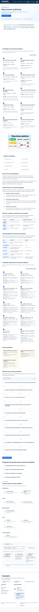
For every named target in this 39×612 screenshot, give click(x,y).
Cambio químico (4, 225)
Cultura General (32, 1)
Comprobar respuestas (7, 457)
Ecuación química (4, 229)
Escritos (37, 1)
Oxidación (5, 250)
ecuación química (7, 181)
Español (14, 1)
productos (15, 177)
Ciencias (5, 5)
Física (25, 1)
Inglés (18, 1)
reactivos (31, 176)
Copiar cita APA (31, 547)
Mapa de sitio (22, 605)
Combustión (5, 253)
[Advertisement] (19, 39)
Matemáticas (21, 1)
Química (28, 1)
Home (2, 5)
